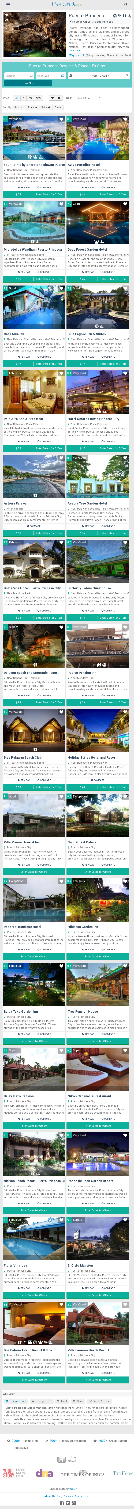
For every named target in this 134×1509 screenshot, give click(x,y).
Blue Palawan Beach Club (23, 757)
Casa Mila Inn (14, 334)
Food (63, 1401)
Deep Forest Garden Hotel (87, 249)
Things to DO (42, 1401)
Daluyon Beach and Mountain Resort (31, 673)
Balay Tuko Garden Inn (21, 1011)
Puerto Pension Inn (82, 673)
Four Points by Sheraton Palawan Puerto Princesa (41, 165)
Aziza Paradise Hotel (84, 165)
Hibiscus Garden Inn (83, 927)
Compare (45, 187)
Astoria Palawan (16, 503)
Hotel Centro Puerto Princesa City (94, 419)
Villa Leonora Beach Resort (88, 1350)
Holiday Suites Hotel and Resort (92, 757)
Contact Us (81, 1496)
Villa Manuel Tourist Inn (22, 842)
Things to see (17, 1401)
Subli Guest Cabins (82, 842)
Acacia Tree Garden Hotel (87, 503)
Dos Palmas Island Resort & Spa (28, 1350)
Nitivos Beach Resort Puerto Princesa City (36, 1181)
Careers (68, 1496)
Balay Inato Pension (19, 1096)
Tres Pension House (83, 1011)
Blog (59, 1496)
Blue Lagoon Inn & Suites (87, 334)
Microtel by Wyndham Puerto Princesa (33, 249)
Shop (79, 1401)
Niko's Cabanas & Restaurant (89, 1096)
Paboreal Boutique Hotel (22, 927)
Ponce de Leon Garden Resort (90, 1181)
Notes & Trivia (101, 1401)
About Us (49, 1496)
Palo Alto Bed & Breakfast (23, 419)
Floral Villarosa (15, 1265)
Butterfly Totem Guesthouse (89, 588)
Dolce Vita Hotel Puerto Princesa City (32, 588)
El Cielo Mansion (80, 1265)
